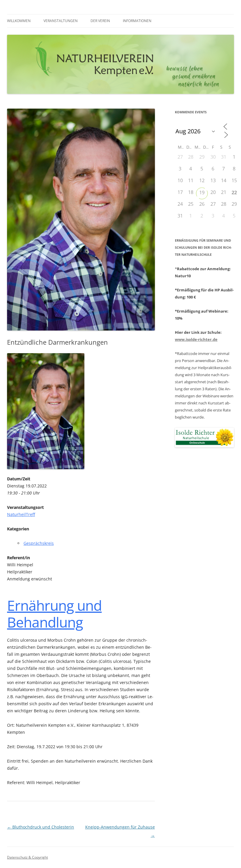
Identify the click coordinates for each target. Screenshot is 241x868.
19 (202, 192)
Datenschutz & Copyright (27, 857)
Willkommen (19, 20)
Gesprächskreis (39, 543)
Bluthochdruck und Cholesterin (40, 827)
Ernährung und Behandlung (54, 614)
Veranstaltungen (60, 20)
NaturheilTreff (21, 514)
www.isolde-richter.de (196, 339)
